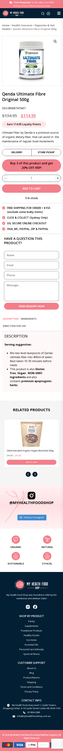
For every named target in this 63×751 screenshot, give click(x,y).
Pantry (31, 621)
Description (10, 318)
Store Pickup (46, 152)
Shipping (31, 682)
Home (5, 25)
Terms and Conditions (31, 686)
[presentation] (28, 474)
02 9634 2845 (33, 712)
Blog (31, 672)
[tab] (10, 320)
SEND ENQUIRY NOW (32, 306)
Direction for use (14, 325)
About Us (31, 668)
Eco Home (32, 639)
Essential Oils (31, 644)
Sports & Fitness (31, 653)
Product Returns (31, 677)
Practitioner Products (31, 630)
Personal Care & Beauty (31, 649)
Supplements (31, 625)
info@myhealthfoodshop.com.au (34, 716)
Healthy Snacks (31, 635)
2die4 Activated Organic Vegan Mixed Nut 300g (30, 450)
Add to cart (32, 188)
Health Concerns (22, 25)
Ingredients (28, 318)
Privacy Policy (31, 691)
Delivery (16, 152)
